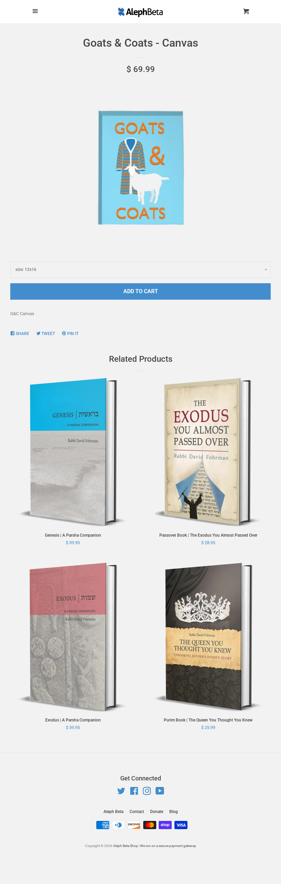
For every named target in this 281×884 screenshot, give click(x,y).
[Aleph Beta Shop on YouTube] (160, 792)
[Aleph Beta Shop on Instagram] (147, 792)
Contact (137, 811)
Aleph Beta (113, 811)
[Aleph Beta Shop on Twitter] (121, 792)
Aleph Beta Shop (125, 846)
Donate (156, 811)
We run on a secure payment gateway (168, 846)
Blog (173, 811)
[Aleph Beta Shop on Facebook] (134, 792)
